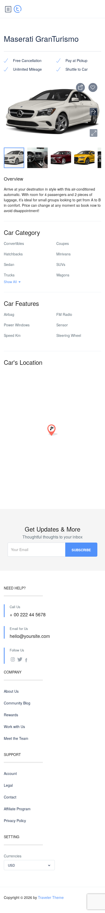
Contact (10, 797)
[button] (93, 133)
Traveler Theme (51, 897)
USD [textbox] (11, 865)
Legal (8, 785)
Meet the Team (16, 738)
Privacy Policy (15, 820)
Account (10, 773)
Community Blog (17, 703)
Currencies (12, 855)
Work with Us (14, 726)
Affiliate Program (17, 808)
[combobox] (29, 865)
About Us (11, 691)
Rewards (11, 714)
